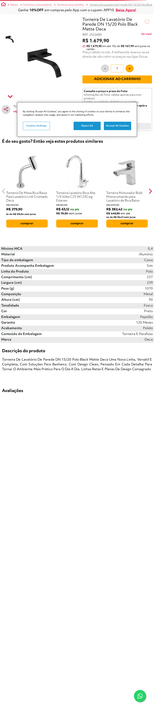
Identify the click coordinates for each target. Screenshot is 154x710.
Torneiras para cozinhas (70, 5)
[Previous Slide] (3, 191)
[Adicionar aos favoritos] (147, 22)
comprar (26, 223)
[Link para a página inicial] (3, 5)
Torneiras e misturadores (37, 5)
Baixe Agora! (126, 10)
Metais (14, 5)
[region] (77, 119)
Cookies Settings (36, 125)
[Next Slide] (150, 191)
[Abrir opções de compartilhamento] (6, 109)
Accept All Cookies (117, 125)
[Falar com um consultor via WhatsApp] (140, 696)
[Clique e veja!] (146, 34)
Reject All (87, 125)
